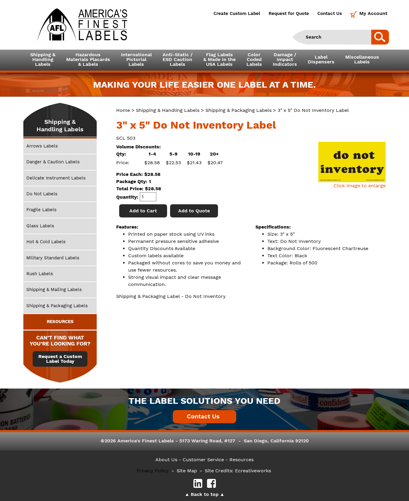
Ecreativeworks (253, 470)
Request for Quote (289, 13)
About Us (166, 459)
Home (123, 110)
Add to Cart (143, 211)
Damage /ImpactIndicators (285, 59)
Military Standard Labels (52, 258)
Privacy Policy (153, 470)
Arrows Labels (42, 146)
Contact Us (329, 13)
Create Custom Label (236, 13)
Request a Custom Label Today (60, 359)
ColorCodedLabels (254, 59)
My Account (373, 13)
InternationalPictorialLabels (136, 59)
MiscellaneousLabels (362, 59)
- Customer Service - (203, 459)
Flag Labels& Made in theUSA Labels (219, 59)
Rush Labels (39, 273)
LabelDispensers (321, 59)
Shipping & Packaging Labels (238, 110)
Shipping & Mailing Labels (54, 289)
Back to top (205, 494)
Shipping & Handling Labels (167, 110)
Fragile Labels (41, 209)
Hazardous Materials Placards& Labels (88, 59)
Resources (241, 459)
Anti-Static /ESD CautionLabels (178, 59)
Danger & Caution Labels (53, 162)
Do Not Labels (41, 194)
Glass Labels (40, 226)
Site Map (187, 470)
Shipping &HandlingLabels (42, 59)
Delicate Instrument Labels (56, 178)
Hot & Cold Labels (46, 241)
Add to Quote (194, 211)
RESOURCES (60, 321)
